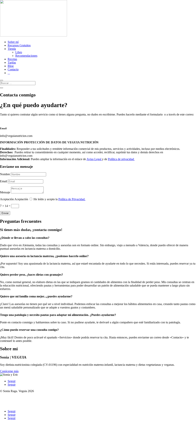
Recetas (12, 59)
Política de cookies (11, 404)
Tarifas (12, 62)
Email (3, 181)
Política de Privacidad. (71, 199)
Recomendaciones (26, 55)
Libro (18, 52)
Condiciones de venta (13, 401)
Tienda (12, 48)
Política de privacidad (121, 159)
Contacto (13, 69)
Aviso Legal (94, 159)
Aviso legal (7, 394)
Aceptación (7, 199)
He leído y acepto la (59, 199)
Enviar (5, 213)
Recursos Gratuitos (19, 45)
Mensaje (5, 192)
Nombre (5, 174)
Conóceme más (9, 371)
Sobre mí (13, 42)
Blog (11, 66)
